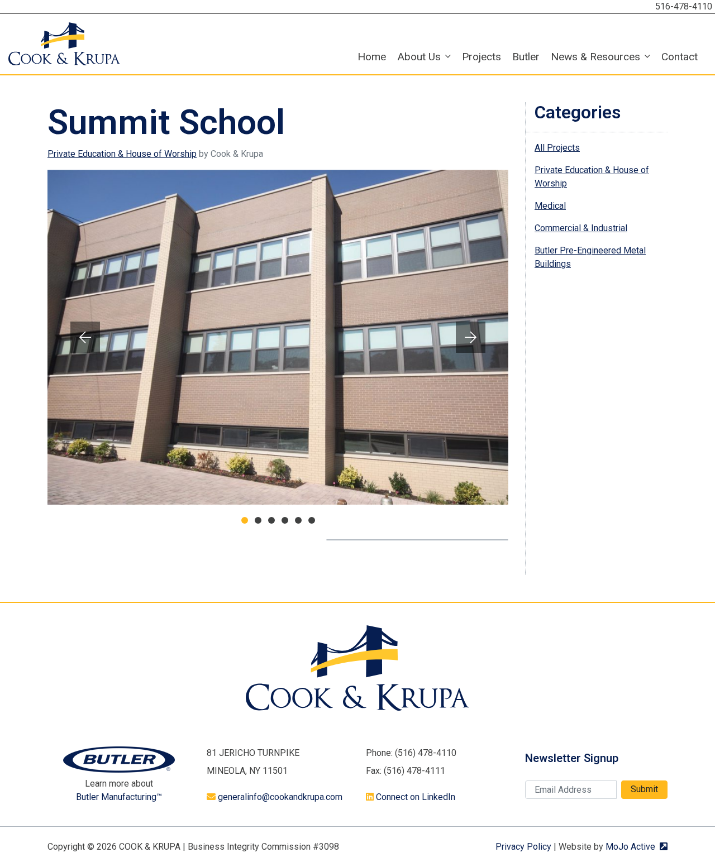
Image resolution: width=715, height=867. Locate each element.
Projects (481, 56)
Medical (550, 205)
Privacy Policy (523, 846)
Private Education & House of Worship (122, 154)
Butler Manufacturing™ (119, 797)
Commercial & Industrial (581, 228)
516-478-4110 (683, 6)
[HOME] (64, 43)
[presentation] (85, 337)
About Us (419, 56)
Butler (526, 56)
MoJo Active (637, 846)
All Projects (557, 147)
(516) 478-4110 (425, 753)
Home (372, 56)
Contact (679, 56)
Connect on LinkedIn (415, 797)
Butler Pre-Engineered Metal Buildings (590, 257)
